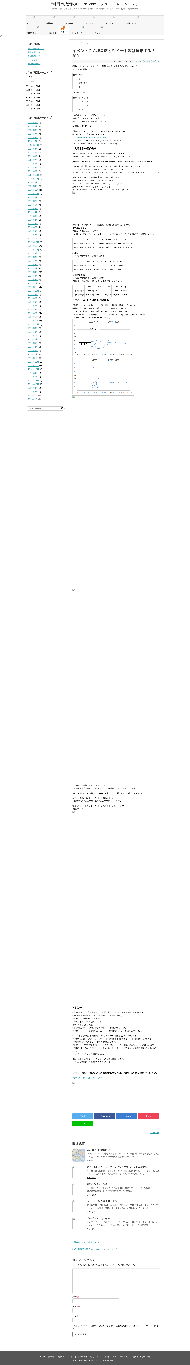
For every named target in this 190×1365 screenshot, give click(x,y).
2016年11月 (33, 287)
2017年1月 (33, 283)
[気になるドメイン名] (78, 1189)
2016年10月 (33, 291)
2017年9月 (33, 253)
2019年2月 (33, 220)
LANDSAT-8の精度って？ (100, 1150)
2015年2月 (33, 354)
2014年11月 (33, 365)
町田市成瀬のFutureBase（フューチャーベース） (97, 1361)
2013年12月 (33, 380)
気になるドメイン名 (97, 1184)
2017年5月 (33, 268)
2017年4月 (33, 272)
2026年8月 (33, 123)
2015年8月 (33, 332)
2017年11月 (33, 246)
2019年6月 (33, 205)
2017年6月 (33, 265)
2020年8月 (33, 182)
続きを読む (91, 1160)
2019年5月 (33, 209)
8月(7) (31, 81)
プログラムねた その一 (99, 1218)
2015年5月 (33, 343)
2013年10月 (33, 384)
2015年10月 (33, 324)
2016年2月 (33, 313)
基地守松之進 (152, 61)
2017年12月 (33, 242)
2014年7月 (33, 377)
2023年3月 (33, 149)
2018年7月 (33, 227)
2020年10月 (33, 179)
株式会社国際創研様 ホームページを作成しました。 (96, 1249)
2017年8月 (33, 257)
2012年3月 (33, 392)
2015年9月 (33, 328)
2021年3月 (33, 171)
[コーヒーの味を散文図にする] (78, 1206)
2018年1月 (33, 238)
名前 (75, 1297)
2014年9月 (33, 373)
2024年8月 (33, 130)
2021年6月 (33, 164)
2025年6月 (33, 126)
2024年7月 (33, 134)
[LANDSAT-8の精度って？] (78, 1155)
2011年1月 (33, 399)
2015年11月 (33, 321)
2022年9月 (33, 156)
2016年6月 (33, 302)
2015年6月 (33, 339)
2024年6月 (33, 137)
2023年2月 (33, 152)
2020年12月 (33, 175)
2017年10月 (33, 250)
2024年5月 (33, 141)
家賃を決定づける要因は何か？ (86, 1242)
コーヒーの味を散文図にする (102, 1201)
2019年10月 (33, 194)
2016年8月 (33, 298)
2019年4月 (33, 212)
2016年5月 (33, 306)
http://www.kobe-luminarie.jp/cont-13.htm (89, 137)
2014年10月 (33, 369)
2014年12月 (33, 362)
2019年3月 (33, 216)
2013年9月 (33, 388)
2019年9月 (33, 197)
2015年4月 (33, 347)
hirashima (154, 1132)
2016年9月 (33, 294)
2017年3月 (33, 276)
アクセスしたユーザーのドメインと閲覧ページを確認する (117, 1167)
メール (76, 1306)
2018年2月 (33, 235)
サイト (75, 1316)
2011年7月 (33, 395)
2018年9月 (33, 223)
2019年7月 (33, 201)
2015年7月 (33, 336)
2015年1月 (33, 358)
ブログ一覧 (140, 61)
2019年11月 (33, 190)
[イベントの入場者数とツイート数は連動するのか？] (126, 1116)
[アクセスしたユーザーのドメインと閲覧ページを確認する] (78, 1172)
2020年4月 (33, 186)
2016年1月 (33, 317)
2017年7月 (33, 261)
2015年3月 (33, 351)
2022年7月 (33, 160)
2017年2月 (33, 280)
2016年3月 (33, 309)
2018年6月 (33, 231)
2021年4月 (33, 167)
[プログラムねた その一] (78, 1223)
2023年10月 (33, 145)
